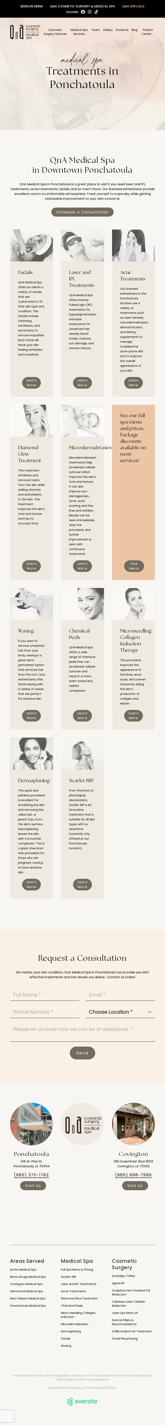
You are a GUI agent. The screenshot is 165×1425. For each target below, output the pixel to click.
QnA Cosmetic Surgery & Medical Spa (82, 6)
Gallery (108, 30)
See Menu (134, 566)
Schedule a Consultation (82, 212)
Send (82, 1053)
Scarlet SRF (68, 1277)
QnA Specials (133, 6)
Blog (134, 30)
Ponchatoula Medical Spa (28, 1306)
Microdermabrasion (74, 1324)
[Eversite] (82, 1402)
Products (122, 30)
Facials (65, 1339)
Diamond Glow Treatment (79, 1298)
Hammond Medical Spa (26, 1291)
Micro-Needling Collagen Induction (78, 1315)
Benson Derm (32, 6)
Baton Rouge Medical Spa (28, 1277)
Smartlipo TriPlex (123, 1276)
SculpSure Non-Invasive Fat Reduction (131, 1292)
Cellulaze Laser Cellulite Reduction (128, 1304)
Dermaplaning (71, 1331)
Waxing (66, 1346)
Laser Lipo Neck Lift (125, 1313)
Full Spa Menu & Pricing (77, 1270)
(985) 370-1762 (31, 1175)
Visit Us (33, 1185)
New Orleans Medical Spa (27, 1298)
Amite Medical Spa (23, 1270)
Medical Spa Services (79, 32)
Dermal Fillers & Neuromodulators (124, 1322)
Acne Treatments (73, 1291)
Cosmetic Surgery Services (55, 32)
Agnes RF (118, 1283)
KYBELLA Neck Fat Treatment (132, 1331)
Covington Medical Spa (26, 1284)
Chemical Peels (72, 1306)
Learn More (31, 382)
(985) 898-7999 (133, 1175)
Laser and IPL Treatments (78, 1284)
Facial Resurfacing (125, 1339)
